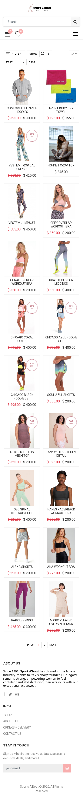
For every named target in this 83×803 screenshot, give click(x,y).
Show (33, 53)
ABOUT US (10, 721)
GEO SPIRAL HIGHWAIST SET (22, 511)
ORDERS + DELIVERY (17, 727)
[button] (74, 54)
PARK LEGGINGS (22, 620)
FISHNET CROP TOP (61, 165)
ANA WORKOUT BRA (61, 566)
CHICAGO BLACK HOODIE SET (22, 396)
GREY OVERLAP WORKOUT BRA (61, 224)
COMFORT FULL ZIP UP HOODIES (22, 110)
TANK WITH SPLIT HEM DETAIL (61, 453)
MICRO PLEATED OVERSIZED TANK (61, 622)
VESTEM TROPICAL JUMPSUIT (22, 167)
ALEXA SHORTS (22, 566)
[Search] (75, 21)
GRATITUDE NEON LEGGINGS (61, 282)
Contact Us (12, 733)
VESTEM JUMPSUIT (22, 222)
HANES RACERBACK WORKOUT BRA (61, 511)
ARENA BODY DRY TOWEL (61, 110)
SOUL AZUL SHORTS (61, 394)
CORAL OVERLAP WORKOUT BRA (22, 282)
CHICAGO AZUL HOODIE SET (61, 339)
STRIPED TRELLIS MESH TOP (22, 453)
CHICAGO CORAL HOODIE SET (22, 339)
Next (32, 61)
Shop (7, 715)
